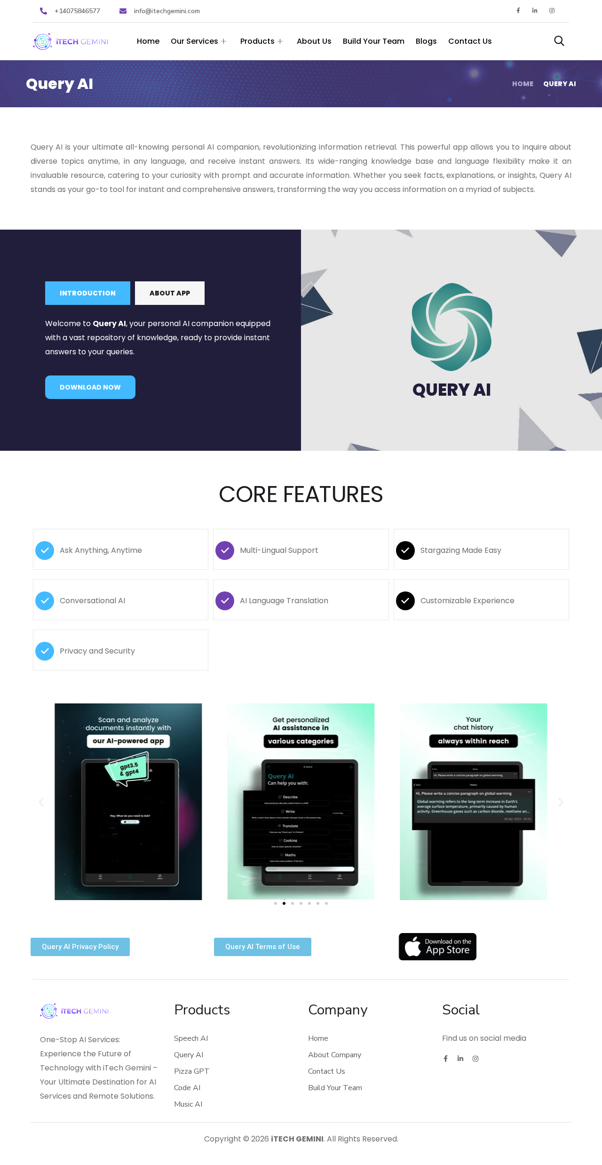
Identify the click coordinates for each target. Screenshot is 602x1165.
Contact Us (470, 41)
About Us (314, 41)
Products (257, 41)
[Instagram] (552, 11)
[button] (41, 802)
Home (148, 41)
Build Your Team (373, 41)
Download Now (90, 387)
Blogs (426, 41)
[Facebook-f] (518, 11)
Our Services (194, 41)
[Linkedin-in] (535, 11)
